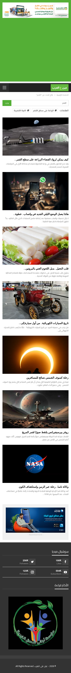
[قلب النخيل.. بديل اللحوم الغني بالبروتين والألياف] (35, 246)
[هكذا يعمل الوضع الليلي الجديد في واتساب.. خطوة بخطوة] (35, 191)
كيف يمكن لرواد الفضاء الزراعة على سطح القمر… (41, 159)
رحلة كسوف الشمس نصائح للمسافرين (47, 377)
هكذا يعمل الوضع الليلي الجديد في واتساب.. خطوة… (41, 214)
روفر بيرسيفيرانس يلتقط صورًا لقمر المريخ (45, 432)
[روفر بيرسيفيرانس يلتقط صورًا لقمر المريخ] (35, 409)
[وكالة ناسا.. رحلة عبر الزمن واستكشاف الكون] (35, 464)
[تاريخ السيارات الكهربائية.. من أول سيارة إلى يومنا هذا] (35, 300)
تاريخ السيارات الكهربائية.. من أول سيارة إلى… (44, 323)
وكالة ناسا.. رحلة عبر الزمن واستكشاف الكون (44, 486)
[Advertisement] (35, 51)
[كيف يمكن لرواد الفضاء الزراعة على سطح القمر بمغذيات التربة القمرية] (35, 136)
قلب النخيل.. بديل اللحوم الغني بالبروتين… (46, 268)
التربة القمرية (20, 110)
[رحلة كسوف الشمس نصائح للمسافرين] (35, 355)
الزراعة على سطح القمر (43, 110)
